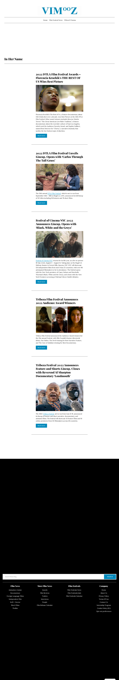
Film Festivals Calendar (74, 596)
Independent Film (15, 599)
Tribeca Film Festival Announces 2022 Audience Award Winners (57, 301)
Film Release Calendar (45, 605)
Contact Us (104, 602)
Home (45, 20)
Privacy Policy (104, 596)
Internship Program (104, 605)
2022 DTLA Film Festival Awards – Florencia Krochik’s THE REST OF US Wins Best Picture (58, 77)
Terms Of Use (104, 599)
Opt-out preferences (103, 611)
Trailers (44, 596)
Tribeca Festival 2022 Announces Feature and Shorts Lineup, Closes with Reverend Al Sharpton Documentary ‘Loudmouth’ (58, 370)
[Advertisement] (59, 43)
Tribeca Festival (48, 414)
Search (110, 576)
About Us (104, 593)
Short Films (15, 605)
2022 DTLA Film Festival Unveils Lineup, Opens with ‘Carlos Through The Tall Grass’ (59, 156)
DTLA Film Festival (54, 193)
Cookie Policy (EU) (103, 608)
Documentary (15, 593)
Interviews (45, 599)
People (44, 602)
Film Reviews (44, 593)
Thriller (15, 608)
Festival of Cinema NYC (44, 261)
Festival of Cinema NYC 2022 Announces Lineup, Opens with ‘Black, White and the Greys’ (56, 224)
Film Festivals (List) (74, 593)
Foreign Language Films (15, 596)
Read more (41, 136)
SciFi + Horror (15, 602)
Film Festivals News (74, 590)
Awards (44, 590)
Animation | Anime (15, 590)
